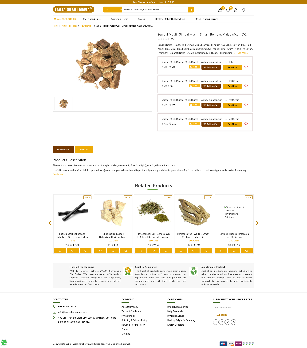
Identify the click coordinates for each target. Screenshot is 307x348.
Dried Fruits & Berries (206, 18)
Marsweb (126, 343)
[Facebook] (216, 322)
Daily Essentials (175, 311)
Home (55, 25)
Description (63, 149)
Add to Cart (212, 67)
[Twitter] (227, 322)
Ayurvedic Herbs (119, 18)
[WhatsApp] (4, 342)
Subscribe (222, 314)
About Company (130, 307)
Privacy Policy (128, 316)
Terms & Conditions (131, 311)
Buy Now (232, 67)
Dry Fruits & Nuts (91, 18)
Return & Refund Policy (133, 325)
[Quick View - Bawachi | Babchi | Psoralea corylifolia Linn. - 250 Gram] (247, 250)
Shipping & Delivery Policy (134, 320)
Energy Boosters (175, 325)
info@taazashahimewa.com (72, 312)
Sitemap (126, 333)
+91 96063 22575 (67, 306)
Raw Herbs (86, 25)
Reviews (83, 149)
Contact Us (127, 329)
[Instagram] (221, 322)
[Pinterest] (233, 322)
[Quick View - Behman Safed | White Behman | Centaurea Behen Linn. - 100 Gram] (206, 250)
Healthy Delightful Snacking (170, 18)
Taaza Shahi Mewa (80, 343)
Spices (141, 18)
